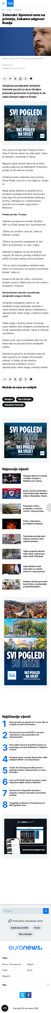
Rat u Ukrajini (24, 399)
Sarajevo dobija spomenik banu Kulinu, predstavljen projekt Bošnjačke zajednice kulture (35, 584)
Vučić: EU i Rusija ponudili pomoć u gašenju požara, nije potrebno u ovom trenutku (27, 770)
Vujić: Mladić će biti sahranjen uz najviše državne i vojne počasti (34, 569)
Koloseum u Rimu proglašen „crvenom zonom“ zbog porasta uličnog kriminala (33, 508)
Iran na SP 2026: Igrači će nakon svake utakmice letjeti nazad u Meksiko (27, 781)
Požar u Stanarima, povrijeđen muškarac (33, 522)
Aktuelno (18, 10)
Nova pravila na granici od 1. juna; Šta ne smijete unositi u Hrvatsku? (28, 723)
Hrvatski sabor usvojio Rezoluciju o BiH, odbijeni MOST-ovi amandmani (28, 758)
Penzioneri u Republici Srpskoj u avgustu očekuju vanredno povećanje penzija (27, 792)
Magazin (6, 976)
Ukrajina (9, 399)
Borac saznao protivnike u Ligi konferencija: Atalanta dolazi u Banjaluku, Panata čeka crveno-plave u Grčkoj (36, 493)
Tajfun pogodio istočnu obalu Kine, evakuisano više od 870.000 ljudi (34, 553)
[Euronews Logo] (10, 3)
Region (30, 964)
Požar (37, 928)
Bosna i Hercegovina (11, 964)
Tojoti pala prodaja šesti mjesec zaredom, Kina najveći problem (34, 538)
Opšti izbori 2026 (19, 928)
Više (4, 985)
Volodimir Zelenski (14, 405)
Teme (4, 958)
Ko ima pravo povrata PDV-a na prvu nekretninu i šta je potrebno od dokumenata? (26, 734)
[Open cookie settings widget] (4, 1008)
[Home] (3, 10)
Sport (29, 970)
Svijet (9, 10)
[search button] (46, 911)
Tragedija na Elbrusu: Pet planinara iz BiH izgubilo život (27, 804)
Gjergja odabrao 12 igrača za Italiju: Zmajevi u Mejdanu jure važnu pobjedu (35, 478)
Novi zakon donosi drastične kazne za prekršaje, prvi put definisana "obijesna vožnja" (28, 747)
